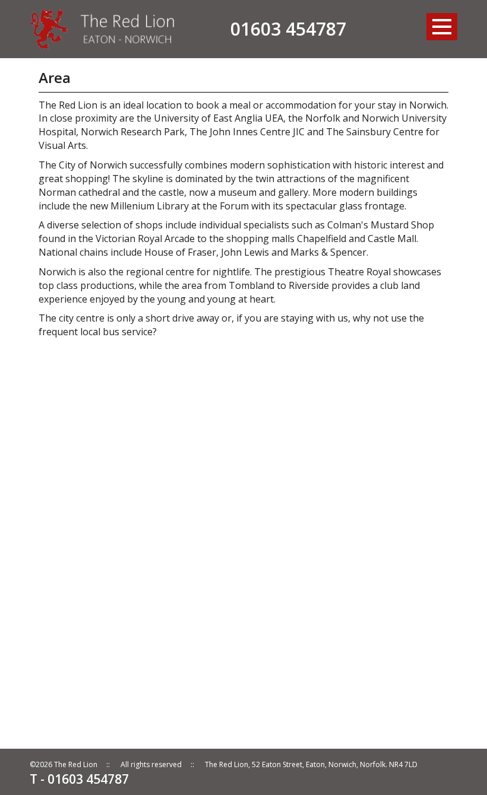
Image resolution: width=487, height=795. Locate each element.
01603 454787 (288, 29)
